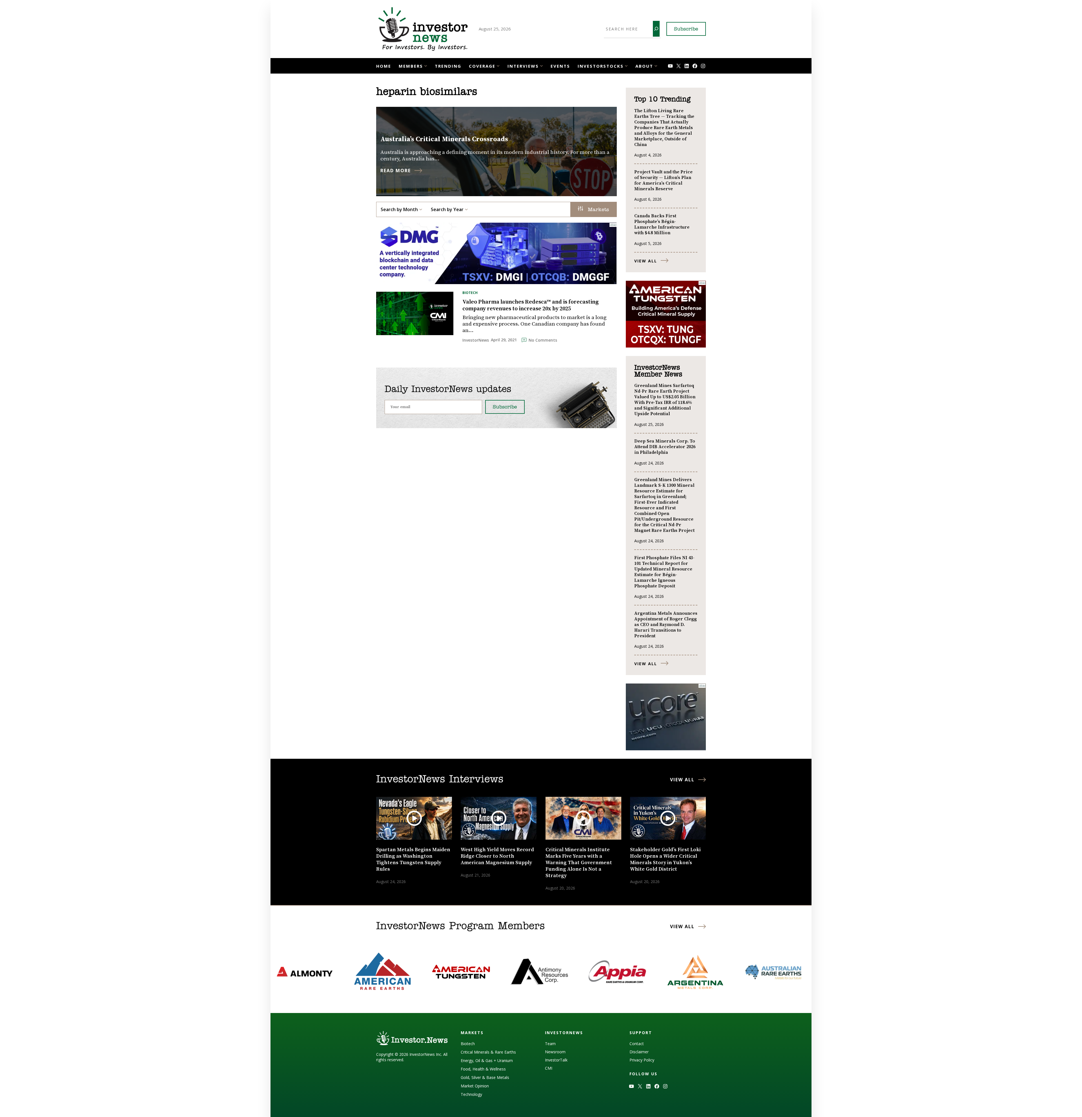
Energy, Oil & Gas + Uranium (487, 1060)
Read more (395, 170)
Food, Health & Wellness (483, 1069)
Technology (471, 1094)
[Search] (656, 29)
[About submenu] (655, 65)
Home (383, 66)
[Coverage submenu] (498, 65)
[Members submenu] (425, 65)
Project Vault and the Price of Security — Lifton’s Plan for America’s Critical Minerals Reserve (663, 180)
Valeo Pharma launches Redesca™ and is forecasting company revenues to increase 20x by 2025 (530, 305)
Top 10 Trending (662, 99)
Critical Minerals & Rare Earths (488, 1052)
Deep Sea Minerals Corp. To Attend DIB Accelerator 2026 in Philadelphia (664, 446)
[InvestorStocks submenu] (626, 65)
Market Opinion (475, 1086)
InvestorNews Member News (658, 371)
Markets (597, 210)
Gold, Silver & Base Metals (485, 1077)
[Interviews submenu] (541, 65)
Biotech (470, 292)
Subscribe (686, 29)
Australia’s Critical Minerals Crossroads (444, 139)
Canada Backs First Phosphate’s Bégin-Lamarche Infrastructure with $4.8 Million (661, 224)
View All (645, 261)
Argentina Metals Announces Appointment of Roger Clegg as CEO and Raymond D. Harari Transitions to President (665, 625)
